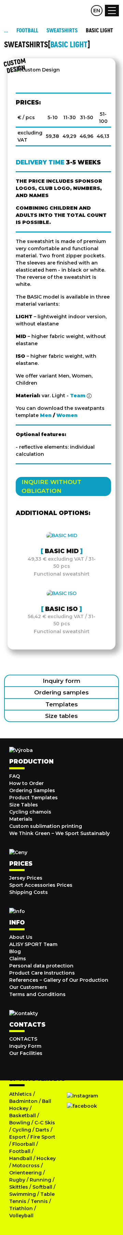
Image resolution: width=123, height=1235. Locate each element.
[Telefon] (83, 10)
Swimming (22, 1194)
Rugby (17, 1180)
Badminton (23, 1101)
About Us (20, 937)
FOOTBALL (27, 30)
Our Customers (28, 987)
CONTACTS (23, 1039)
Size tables (61, 715)
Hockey (46, 1158)
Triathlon (21, 1208)
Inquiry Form (25, 1046)
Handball (20, 1158)
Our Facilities (25, 1053)
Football (19, 1151)
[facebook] (82, 1106)
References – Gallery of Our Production (58, 980)
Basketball (22, 1115)
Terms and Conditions (37, 994)
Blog (15, 951)
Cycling (22, 1130)
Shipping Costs (28, 892)
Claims (17, 959)
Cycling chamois (30, 812)
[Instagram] (82, 1096)
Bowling (19, 1123)
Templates (61, 704)
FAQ (14, 776)
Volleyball (21, 1216)
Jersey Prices (25, 878)
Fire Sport (42, 1137)
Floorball (23, 1144)
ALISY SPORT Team (33, 944)
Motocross (26, 1165)
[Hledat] (69, 10)
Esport (17, 1137)
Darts (42, 1130)
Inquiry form (61, 680)
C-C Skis (45, 1123)
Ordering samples (61, 692)
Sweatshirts (62, 30)
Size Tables (23, 805)
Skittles (18, 1187)
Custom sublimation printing (45, 826)
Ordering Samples (32, 790)
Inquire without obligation (51, 486)
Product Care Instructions (42, 973)
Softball (42, 1187)
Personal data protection (41, 966)
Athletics (20, 1094)
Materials (20, 819)
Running (40, 1180)
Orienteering (25, 1173)
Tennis (39, 1201)
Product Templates (33, 798)
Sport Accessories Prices (40, 885)
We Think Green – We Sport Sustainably (59, 833)
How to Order (26, 783)
